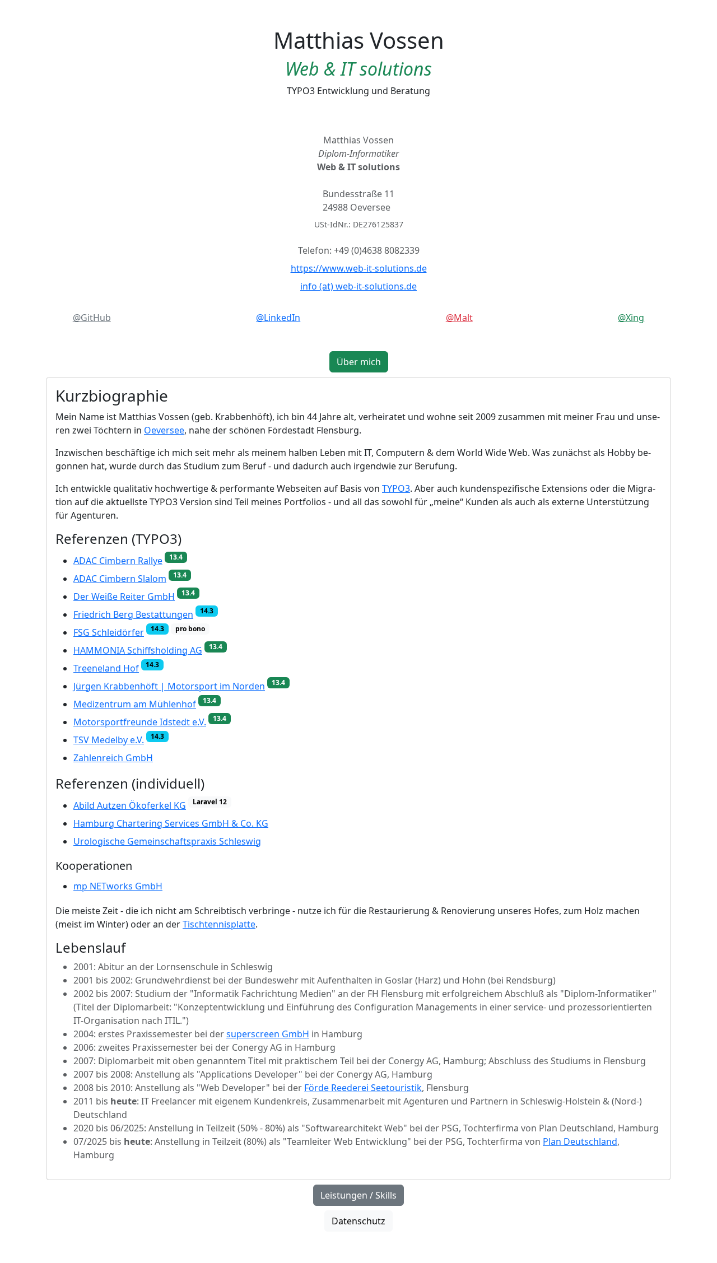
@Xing (631, 317)
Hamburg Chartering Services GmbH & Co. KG (170, 823)
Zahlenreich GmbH (113, 758)
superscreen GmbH (267, 1034)
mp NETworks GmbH (117, 886)
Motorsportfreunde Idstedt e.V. (139, 721)
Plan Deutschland (580, 1141)
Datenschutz (358, 1221)
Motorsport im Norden (169, 685)
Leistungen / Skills (358, 1195)
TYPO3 (396, 488)
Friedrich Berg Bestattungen (133, 613)
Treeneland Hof (106, 667)
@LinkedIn (278, 317)
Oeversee (164, 430)
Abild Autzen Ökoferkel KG (129, 804)
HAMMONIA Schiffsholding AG (137, 649)
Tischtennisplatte (219, 924)
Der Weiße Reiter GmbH (124, 595)
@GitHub (92, 317)
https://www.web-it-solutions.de (359, 268)
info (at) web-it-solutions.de (358, 286)
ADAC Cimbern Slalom (119, 577)
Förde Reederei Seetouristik (363, 1088)
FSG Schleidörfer (108, 631)
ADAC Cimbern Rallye (117, 559)
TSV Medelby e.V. (108, 738)
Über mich (359, 362)
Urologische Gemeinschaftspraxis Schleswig (167, 841)
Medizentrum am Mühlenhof (134, 703)
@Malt (459, 317)
